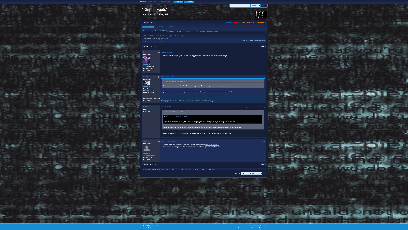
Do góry (145, 164)
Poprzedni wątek (248, 40)
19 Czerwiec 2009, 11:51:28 (168, 141)
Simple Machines (154, 225)
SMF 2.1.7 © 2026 (145, 225)
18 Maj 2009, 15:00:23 (167, 107)
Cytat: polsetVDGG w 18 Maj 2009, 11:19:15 (177, 111)
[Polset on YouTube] (144, 96)
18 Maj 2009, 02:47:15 (167, 52)
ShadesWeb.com (154, 228)
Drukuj (263, 46)
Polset (145, 77)
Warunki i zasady (256, 225)
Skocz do (237, 173)
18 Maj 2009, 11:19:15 (167, 76)
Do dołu (145, 46)
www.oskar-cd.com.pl (212, 144)
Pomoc (249, 225)
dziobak (146, 141)
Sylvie (194, 31)
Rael (145, 52)
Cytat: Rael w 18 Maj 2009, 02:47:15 (174, 81)
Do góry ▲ (265, 225)
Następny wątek (260, 40)
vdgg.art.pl (237, 22)
